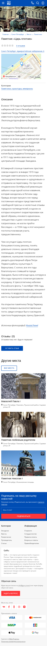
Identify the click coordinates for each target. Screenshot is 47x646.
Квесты (4, 534)
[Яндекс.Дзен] (24, 606)
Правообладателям (31, 543)
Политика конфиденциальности (13, 641)
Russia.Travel (32, 325)
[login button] (42, 3)
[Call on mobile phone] (32, 3)
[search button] (37, 3)
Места (29, 34)
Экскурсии (5, 531)
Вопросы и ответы (31, 540)
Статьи (4, 543)
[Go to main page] (8, 3)
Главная (6, 34)
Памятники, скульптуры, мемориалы (17, 88)
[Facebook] (9, 606)
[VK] (3, 606)
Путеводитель (6, 540)
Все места (9, 368)
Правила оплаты (30, 537)
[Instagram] (19, 606)
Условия (37, 77)
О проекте (28, 531)
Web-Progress (14, 639)
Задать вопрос (10, 593)
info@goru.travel (24, 585)
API (19, 76)
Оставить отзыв (12, 348)
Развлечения (6, 537)
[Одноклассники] (14, 606)
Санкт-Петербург (17, 34)
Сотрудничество (30, 534)
